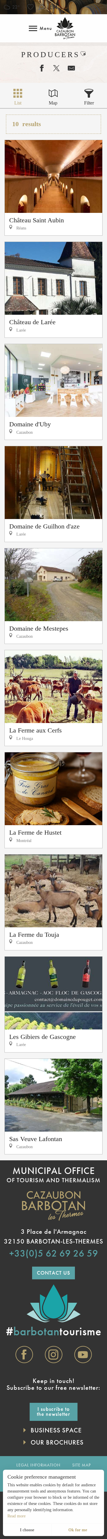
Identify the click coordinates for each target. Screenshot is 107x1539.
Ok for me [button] (77, 1530)
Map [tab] (53, 102)
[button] (41, 7)
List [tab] (17, 102)
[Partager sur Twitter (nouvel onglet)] (53, 68)
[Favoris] (31, 7)
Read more (16, 1516)
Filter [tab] (89, 102)
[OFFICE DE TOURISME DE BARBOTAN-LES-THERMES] (65, 28)
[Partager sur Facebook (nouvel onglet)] (39, 68)
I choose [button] (27, 1530)
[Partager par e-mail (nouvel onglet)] (68, 68)
